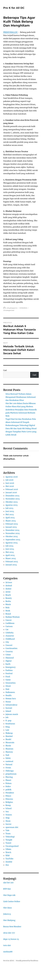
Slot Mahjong (9, 920)
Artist (8, 592)
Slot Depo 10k (9, 895)
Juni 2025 (9, 511)
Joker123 (7, 914)
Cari (5, 370)
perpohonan (10, 774)
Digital (8, 661)
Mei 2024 (9, 552)
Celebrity (9, 632)
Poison (8, 783)
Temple (8, 840)
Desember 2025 (12, 495)
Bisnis (8, 604)
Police (8, 786)
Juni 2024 (9, 549)
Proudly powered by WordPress (27, 961)
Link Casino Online (11, 901)
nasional (9, 761)
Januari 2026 (11, 492)
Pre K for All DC (13, 7)
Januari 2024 (11, 565)
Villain (8, 849)
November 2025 (12, 499)
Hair (7, 689)
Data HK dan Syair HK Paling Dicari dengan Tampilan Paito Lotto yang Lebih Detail (21, 431)
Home (8, 702)
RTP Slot (7, 889)
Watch (8, 852)
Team (8, 833)
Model (8, 739)
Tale (7, 830)
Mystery (9, 752)
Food (7, 676)
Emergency (10, 667)
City (7, 642)
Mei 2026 (9, 486)
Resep (8, 805)
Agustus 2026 (11, 477)
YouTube (9, 858)
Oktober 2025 (11, 502)
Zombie (8, 862)
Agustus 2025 (11, 505)
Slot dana (7, 908)
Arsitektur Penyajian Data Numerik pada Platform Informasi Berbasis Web (21, 413)
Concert (8, 645)
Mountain (9, 742)
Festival (8, 673)
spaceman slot (11, 827)
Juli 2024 (9, 546)
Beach (8, 595)
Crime (8, 654)
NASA (8, 758)
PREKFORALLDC (10, 32)
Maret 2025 (10, 521)
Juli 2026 (9, 480)
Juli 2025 (9, 508)
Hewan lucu (10, 698)
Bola (7, 607)
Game (8, 680)
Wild (7, 855)
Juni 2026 (9, 483)
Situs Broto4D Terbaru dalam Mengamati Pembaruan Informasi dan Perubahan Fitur (20, 397)
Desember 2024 (12, 530)
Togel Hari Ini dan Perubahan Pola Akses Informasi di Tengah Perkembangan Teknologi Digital (20, 422)
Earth (7, 664)
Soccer (8, 824)
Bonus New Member (12, 926)
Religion (9, 802)
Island (8, 711)
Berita (8, 601)
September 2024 (12, 539)
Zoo (7, 865)
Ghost (8, 686)
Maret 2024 (10, 558)
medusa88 (7, 952)
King (7, 727)
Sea (7, 811)
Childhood (10, 639)
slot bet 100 (8, 882)
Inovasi (8, 708)
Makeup (9, 733)
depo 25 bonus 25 (11, 939)
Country (9, 651)
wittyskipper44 (11, 308)
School (8, 808)
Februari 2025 (11, 524)
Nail (7, 755)
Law (7, 730)
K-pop (8, 720)
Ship (7, 818)
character (9, 636)
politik (8, 789)
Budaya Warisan (12, 617)
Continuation (11, 648)
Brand (8, 614)
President (9, 793)
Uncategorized (8, 310)
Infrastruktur (11, 705)
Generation (10, 683)
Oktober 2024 (11, 536)
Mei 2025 (9, 514)
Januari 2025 (11, 527)
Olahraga (9, 771)
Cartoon (9, 626)
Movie (8, 745)
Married (9, 736)
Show (7, 821)
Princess (9, 799)
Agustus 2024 (11, 543)
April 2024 (10, 555)
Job (6, 717)
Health (8, 695)
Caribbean (9, 623)
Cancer (8, 620)
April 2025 (10, 517)
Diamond (9, 658)
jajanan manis (11, 714)
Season (8, 815)
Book (7, 611)
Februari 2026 (11, 489)
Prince (8, 796)
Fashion (9, 670)
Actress (8, 582)
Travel (8, 843)
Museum (9, 749)
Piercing (9, 777)
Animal (8, 585)
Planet (8, 780)
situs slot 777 (9, 933)
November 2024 (12, 533)
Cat (6, 629)
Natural (8, 764)
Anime (8, 589)
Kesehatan (10, 724)
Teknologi (10, 837)
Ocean (8, 767)
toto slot (7, 945)
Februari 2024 (11, 561)
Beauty (8, 598)
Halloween (10, 692)
